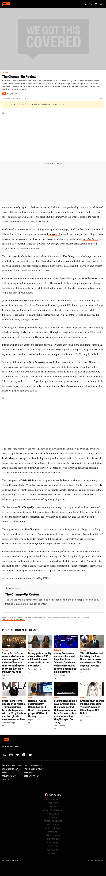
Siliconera (53, 817)
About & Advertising (11, 765)
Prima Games (53, 814)
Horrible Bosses (90, 239)
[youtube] (30, 754)
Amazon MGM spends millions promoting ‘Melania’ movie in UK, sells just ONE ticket (92, 707)
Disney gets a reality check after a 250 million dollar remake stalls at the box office (39, 659)
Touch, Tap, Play (53, 843)
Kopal (30, 719)
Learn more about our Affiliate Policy (13, 619)
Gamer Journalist (53, 828)
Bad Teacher (76, 229)
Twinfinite (53, 803)
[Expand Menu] (96, 4)
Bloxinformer (53, 850)
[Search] (85, 4)
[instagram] (11, 754)
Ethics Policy (30, 772)
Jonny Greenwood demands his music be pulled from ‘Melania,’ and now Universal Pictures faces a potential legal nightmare (65, 662)
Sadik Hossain (59, 675)
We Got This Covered (53, 821)
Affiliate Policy (31, 776)
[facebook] (23, 754)
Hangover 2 (54, 234)
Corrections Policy (33, 765)
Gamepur (53, 807)
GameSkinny (53, 832)
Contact (6, 780)
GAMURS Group (99, 860)
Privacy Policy (9, 776)
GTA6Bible (53, 853)
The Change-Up (71, 256)
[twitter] (17, 754)
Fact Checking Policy (34, 769)
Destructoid (53, 825)
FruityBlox (53, 846)
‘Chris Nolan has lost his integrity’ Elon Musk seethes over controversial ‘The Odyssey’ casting (91, 659)
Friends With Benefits (48, 243)
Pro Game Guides (53, 799)
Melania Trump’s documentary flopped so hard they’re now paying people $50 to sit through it (39, 708)
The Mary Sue (53, 839)
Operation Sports (53, 835)
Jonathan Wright (9, 723)
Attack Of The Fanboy (53, 810)
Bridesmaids (8, 229)
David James (7, 675)
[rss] (4, 754)
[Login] (101, 4)
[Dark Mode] (91, 4)
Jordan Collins (86, 669)
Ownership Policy (10, 769)
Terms (5, 772)
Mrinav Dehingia (34, 669)
